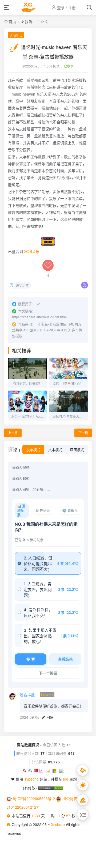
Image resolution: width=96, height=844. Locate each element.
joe (65, 779)
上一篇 (13, 432)
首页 (12, 21)
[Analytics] (49, 770)
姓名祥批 (27, 694)
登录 (61, 7)
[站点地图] (37, 770)
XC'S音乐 (31, 251)
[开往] (62, 770)
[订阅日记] (31, 770)
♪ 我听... (28, 21)
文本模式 (55, 450)
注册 (72, 7)
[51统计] (42, 770)
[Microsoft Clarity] (56, 770)
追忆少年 (22, 285)
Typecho (31, 779)
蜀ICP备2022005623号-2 (34, 798)
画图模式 (77, 450)
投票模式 (33, 450)
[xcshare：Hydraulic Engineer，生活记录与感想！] (28, 7)
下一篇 (83, 432)
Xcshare (58, 824)
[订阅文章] (25, 770)
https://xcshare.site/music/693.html (39, 316)
